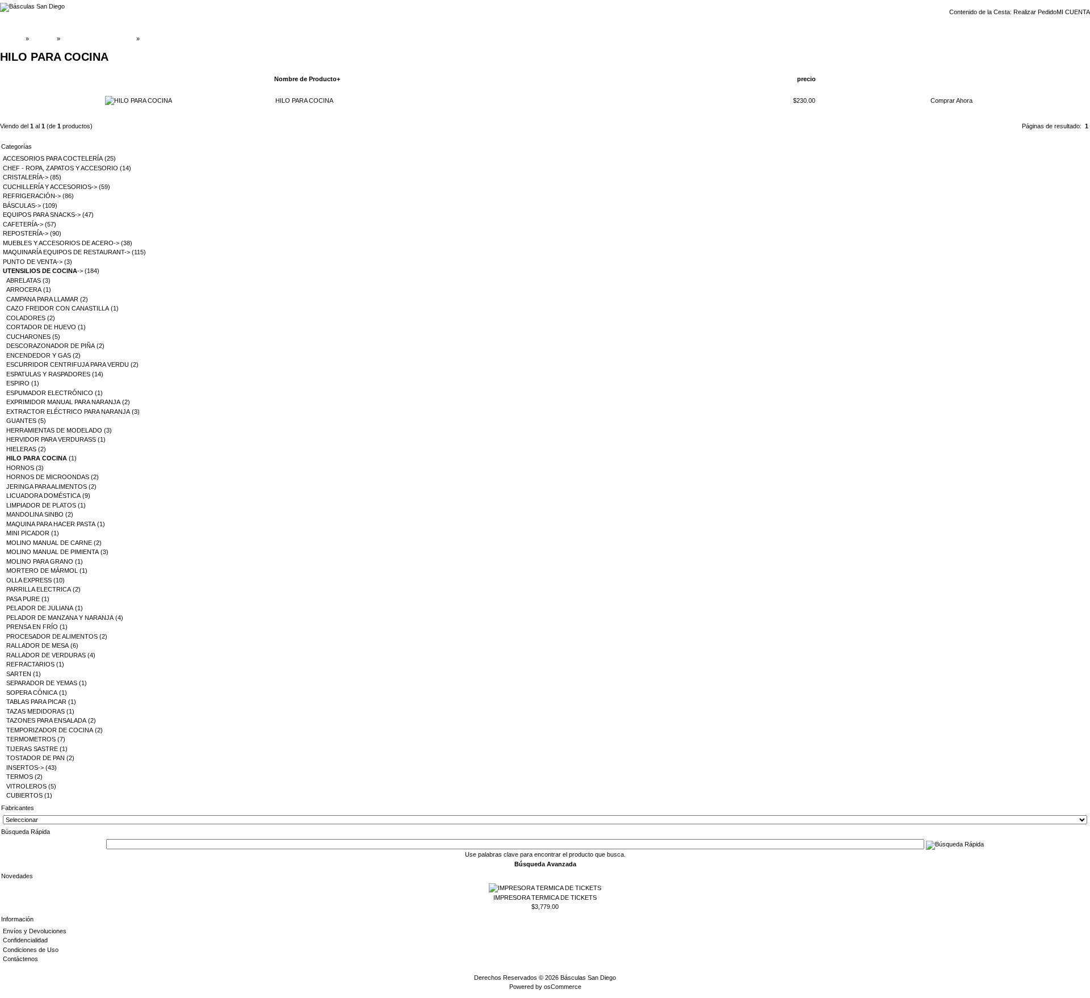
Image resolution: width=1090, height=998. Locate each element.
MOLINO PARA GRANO (39, 561)
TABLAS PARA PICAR (36, 701)
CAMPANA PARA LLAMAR (42, 299)
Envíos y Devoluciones (34, 931)
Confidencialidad (25, 940)
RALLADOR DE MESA (37, 645)
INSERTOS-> (25, 767)
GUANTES (21, 420)
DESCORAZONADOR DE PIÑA (50, 345)
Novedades (17, 876)
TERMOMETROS (31, 739)
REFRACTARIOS (30, 664)
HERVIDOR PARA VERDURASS (51, 439)
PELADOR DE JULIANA (39, 608)
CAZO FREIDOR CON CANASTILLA (57, 308)
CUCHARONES (28, 336)
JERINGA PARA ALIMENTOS (46, 486)
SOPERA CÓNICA (31, 692)
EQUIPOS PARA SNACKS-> (42, 214)
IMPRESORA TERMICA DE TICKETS (545, 897)
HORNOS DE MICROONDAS (47, 476)
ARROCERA (23, 289)
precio (806, 79)
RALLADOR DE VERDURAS (46, 655)
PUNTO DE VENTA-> (32, 261)
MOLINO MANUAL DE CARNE (49, 542)
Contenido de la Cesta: (981, 12)
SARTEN (18, 673)
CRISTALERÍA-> (25, 177)
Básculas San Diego (588, 977)
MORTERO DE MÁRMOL (42, 570)
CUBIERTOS (24, 795)
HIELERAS (21, 449)
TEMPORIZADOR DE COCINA (49, 730)
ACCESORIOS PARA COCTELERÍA (53, 158)
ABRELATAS (23, 280)
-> (43, 270)
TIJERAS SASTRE (32, 748)
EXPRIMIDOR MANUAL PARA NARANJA (63, 402)
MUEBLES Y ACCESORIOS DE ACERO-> (61, 243)
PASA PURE (23, 599)
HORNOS (20, 467)
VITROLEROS (26, 786)
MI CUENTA (1073, 12)
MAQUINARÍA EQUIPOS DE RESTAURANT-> (66, 252)
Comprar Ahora (951, 100)
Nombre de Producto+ (307, 79)
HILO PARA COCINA (170, 38)
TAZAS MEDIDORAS (35, 711)
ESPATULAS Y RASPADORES (48, 374)
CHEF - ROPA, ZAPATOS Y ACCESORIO (60, 168)
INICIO (14, 38)
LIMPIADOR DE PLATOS (41, 505)
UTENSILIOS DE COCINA (98, 38)
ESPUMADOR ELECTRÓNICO (49, 392)
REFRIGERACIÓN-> (32, 195)
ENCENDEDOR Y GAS (38, 355)
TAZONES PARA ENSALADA (46, 720)
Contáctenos (20, 958)
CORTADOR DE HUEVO (41, 327)
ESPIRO (18, 383)
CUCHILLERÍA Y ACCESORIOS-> (50, 186)
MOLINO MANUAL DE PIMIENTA (52, 551)
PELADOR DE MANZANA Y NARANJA (60, 617)
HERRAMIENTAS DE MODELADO (54, 430)
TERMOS (19, 776)
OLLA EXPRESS (29, 580)
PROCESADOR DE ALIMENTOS (52, 636)
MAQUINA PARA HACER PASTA (50, 524)
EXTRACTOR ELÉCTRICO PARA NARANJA (68, 411)
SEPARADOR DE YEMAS (41, 683)
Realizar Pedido (1035, 12)
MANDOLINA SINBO (35, 514)
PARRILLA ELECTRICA (38, 589)
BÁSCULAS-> (22, 205)
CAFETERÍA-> (23, 224)
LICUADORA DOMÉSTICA (43, 495)
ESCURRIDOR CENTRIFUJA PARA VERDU (67, 364)
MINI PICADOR (27, 533)
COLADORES (25, 318)
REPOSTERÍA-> (25, 233)
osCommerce (562, 986)
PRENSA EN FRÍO (32, 626)
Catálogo (43, 38)
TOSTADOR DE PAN (35, 757)
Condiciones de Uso (30, 949)
